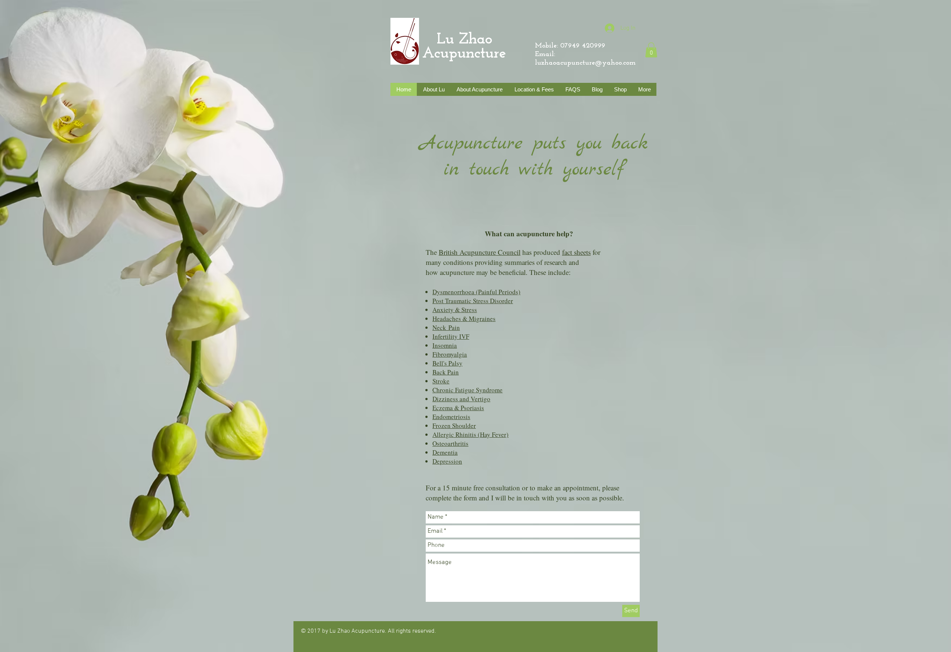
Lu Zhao (457, 40)
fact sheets (576, 252)
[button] (651, 50)
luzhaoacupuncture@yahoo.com (585, 63)
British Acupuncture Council (479, 252)
